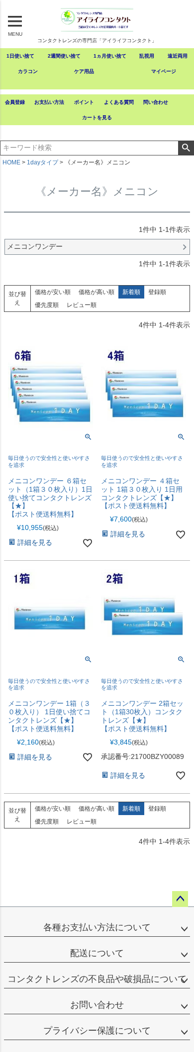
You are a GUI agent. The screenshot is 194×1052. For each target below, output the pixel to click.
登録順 (157, 292)
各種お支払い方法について (97, 927)
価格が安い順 (53, 292)
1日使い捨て (20, 56)
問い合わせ (155, 102)
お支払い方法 (49, 102)
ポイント (84, 102)
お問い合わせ (97, 1005)
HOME (11, 162)
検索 (186, 148)
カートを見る (97, 117)
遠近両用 (178, 56)
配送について (97, 953)
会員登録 (15, 102)
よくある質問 (119, 102)
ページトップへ (180, 899)
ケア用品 (84, 71)
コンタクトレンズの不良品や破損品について (97, 979)
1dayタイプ (42, 162)
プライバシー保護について (97, 1031)
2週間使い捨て (64, 56)
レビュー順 (82, 304)
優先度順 (47, 304)
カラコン (28, 71)
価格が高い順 (96, 292)
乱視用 (146, 56)
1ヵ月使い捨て (110, 56)
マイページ (163, 71)
